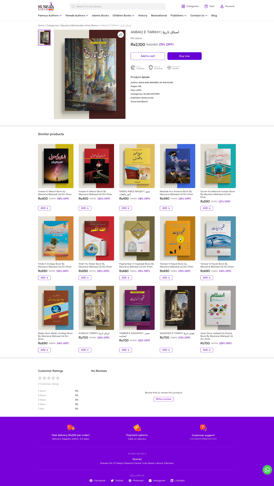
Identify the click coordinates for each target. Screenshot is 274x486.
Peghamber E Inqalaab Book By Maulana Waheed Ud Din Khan (136, 265)
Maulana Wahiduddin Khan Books (79, 25)
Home (41, 25)
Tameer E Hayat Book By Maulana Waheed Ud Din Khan (217, 265)
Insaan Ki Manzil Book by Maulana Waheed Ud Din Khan (55, 193)
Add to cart (148, 55)
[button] (44, 38)
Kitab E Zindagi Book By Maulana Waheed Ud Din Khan (55, 265)
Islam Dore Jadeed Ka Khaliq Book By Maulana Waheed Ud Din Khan (216, 336)
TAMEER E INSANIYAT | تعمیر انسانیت (134, 335)
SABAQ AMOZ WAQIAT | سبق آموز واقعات (134, 193)
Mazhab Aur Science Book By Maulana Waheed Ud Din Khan (176, 193)
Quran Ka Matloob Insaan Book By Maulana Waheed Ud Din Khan (217, 194)
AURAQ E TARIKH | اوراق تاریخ (94, 333)
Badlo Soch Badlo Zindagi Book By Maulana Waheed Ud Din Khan (55, 336)
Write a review (163, 399)
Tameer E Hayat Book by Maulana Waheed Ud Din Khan (176, 265)
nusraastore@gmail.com (203, 438)
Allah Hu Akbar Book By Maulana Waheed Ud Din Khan (95, 265)
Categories (52, 25)
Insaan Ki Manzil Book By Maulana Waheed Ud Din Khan (95, 193)
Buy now (184, 55)
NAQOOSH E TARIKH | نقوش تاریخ (177, 333)
